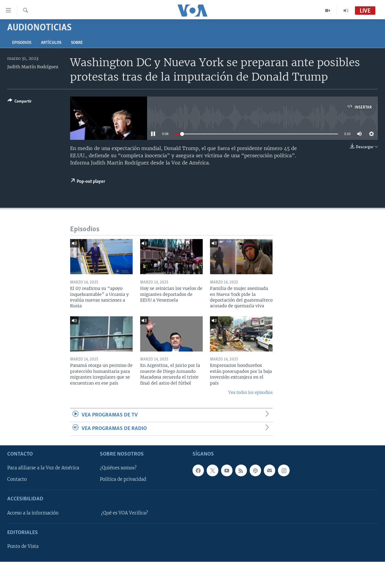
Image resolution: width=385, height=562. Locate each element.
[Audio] (346, 10)
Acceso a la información (33, 513)
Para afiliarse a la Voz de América (43, 468)
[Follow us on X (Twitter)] (212, 470)
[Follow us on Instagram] (283, 470)
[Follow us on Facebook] (198, 470)
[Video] (328, 10)
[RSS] (241, 470)
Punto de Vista (22, 546)
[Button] (20, 102)
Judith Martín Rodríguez (32, 66)
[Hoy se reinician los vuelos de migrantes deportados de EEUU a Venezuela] (171, 256)
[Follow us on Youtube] (227, 470)
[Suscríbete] (269, 470)
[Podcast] (255, 470)
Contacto (17, 479)
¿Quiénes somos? (118, 468)
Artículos (51, 43)
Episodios (21, 43)
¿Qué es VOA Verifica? (124, 513)
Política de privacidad (123, 479)
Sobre (77, 43)
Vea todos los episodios (250, 392)
